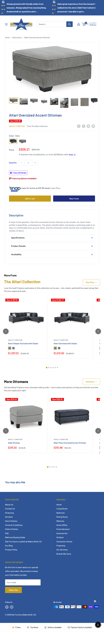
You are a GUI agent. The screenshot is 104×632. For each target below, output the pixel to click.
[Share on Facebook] (79, 126)
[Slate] (13, 141)
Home (7, 37)
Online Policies (11, 529)
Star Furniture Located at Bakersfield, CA (23, 541)
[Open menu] (6, 24)
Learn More (55, 188)
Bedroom (60, 513)
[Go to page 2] (48, 367)
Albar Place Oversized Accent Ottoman (70, 443)
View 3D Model (19, 172)
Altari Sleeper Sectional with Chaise (23, 343)
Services (9, 517)
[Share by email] (93, 126)
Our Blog (9, 545)
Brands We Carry (63, 554)
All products (17, 37)
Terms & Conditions (14, 525)
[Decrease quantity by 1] (21, 162)
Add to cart (30, 198)
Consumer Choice (64, 541)
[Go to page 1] (46, 367)
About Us (9, 504)
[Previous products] (6, 331)
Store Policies (11, 521)
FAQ (6, 533)
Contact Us (10, 508)
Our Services (62, 549)
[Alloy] (23, 141)
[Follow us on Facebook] (7, 607)
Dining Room (62, 517)
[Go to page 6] (57, 367)
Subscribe (13, 590)
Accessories (61, 533)
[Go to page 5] (55, 367)
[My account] (78, 24)
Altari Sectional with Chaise (65, 343)
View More (90, 282)
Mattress (60, 521)
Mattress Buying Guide (15, 537)
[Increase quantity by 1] (35, 162)
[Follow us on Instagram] (11, 607)
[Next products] (98, 331)
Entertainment (63, 529)
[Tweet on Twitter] (88, 126)
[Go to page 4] (53, 367)
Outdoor (60, 537)
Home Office (61, 525)
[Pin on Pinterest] (83, 126)
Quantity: (13, 162)
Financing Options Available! (24, 178)
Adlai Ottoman (14, 443)
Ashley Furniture (17, 126)
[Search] (69, 24)
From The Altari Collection (37, 126)
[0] (83, 24)
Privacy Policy (11, 549)
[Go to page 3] (50, 367)
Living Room (61, 508)
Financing (9, 513)
